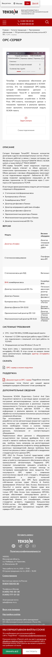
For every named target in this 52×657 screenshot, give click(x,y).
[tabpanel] (26, 63)
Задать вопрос (26, 121)
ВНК (6, 282)
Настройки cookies (11, 614)
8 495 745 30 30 (27, 21)
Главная (6, 30)
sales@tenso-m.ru (10, 602)
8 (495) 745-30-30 (11, 591)
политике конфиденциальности (33, 635)
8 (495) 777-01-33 (11, 594)
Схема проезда (10, 575)
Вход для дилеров (11, 609)
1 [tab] (19, 72)
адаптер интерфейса (40, 354)
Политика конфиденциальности (25, 551)
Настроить (31, 651)
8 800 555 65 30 (27, 24)
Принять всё (12, 651)
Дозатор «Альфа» (12, 244)
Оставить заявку (25, 534)
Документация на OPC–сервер (18, 380)
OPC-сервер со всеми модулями (19, 367)
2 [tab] (24, 72)
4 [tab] (33, 72)
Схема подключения (26, 130)
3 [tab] (28, 72)
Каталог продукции (18, 30)
